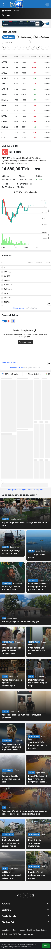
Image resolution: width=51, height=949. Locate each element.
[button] (47, 4)
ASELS (4, 94)
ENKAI (4, 137)
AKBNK (4, 67)
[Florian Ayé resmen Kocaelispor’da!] (12, 577)
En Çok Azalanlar (42, 37)
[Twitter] (25, 895)
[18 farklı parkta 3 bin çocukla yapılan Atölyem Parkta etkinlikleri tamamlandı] (12, 642)
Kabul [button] (46, 946)
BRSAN (4, 100)
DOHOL (4, 127)
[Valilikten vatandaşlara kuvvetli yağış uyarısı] (12, 866)
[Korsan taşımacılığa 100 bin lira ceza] (12, 543)
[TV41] (16, 4)
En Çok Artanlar (24, 37)
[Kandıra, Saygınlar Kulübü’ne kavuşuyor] (25, 609)
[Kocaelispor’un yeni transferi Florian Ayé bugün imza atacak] (12, 738)
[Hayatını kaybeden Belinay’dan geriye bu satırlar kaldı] (25, 513)
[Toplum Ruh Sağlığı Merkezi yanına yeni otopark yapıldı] (12, 834)
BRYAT (4, 105)
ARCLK (4, 89)
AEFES (4, 62)
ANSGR (4, 83)
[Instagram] (33, 895)
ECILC (4, 132)
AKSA (4, 73)
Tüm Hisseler (8, 37)
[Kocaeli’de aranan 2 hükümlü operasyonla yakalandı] (25, 706)
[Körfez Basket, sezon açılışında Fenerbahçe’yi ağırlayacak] (12, 674)
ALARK (4, 78)
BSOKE (4, 110)
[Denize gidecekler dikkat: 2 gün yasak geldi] (12, 770)
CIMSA (4, 121)
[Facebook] (18, 895)
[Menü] (4, 4)
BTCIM (4, 116)
